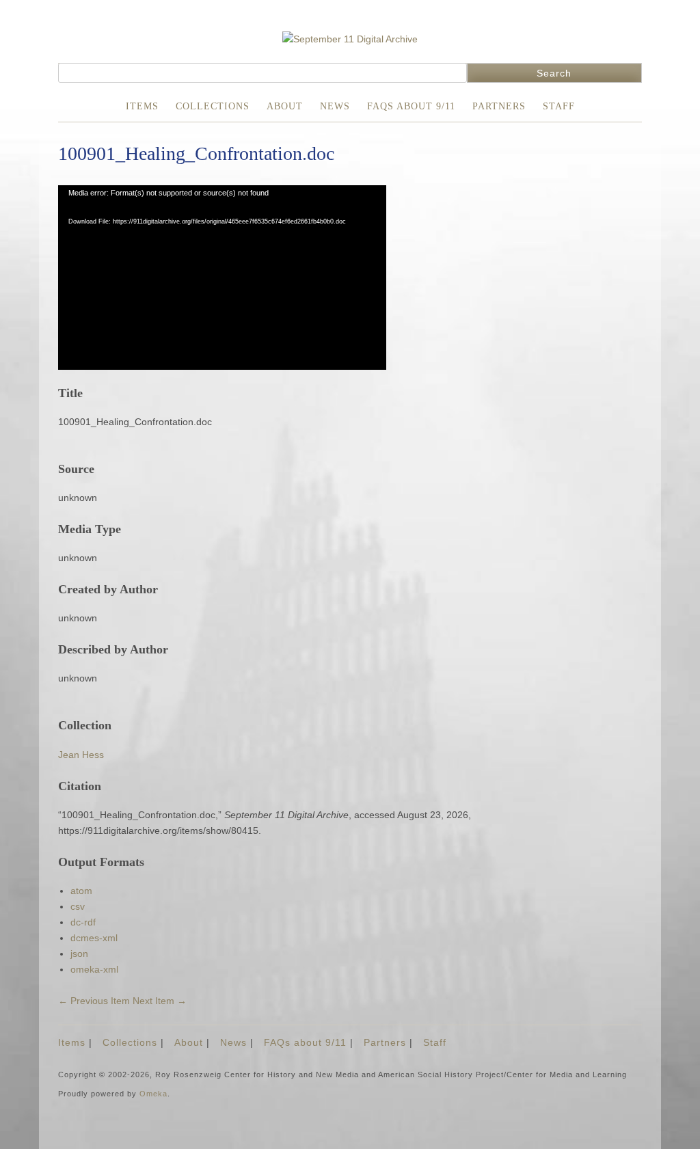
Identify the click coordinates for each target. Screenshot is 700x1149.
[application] (222, 277)
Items (142, 106)
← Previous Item (94, 1000)
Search (554, 73)
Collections (213, 106)
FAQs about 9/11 (411, 106)
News (335, 106)
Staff (559, 106)
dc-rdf (83, 922)
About (285, 106)
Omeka (153, 1094)
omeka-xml (94, 969)
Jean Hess (81, 754)
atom (81, 890)
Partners (499, 106)
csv (77, 906)
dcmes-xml (94, 937)
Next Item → (160, 1000)
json (79, 953)
